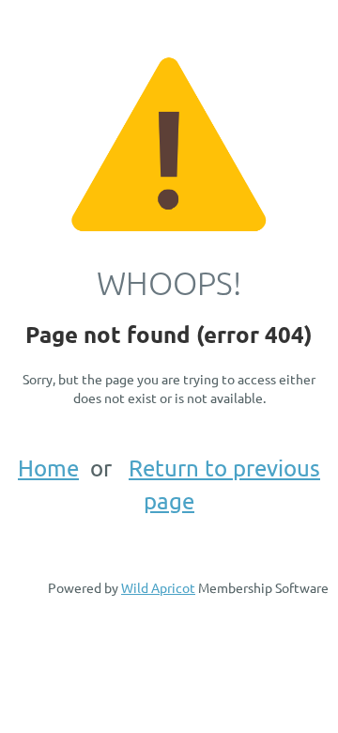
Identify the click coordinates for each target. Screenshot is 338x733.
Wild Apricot (158, 587)
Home (48, 467)
